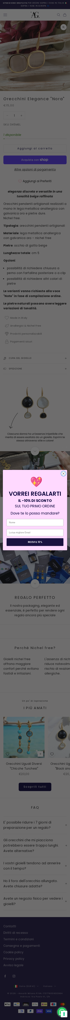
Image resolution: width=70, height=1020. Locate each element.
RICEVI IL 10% (35, 542)
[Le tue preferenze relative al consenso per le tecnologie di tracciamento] (64, 1014)
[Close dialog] (63, 473)
